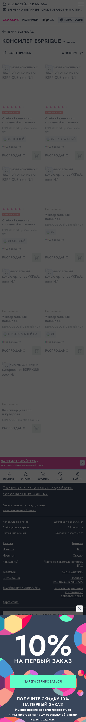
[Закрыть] (43, 307)
